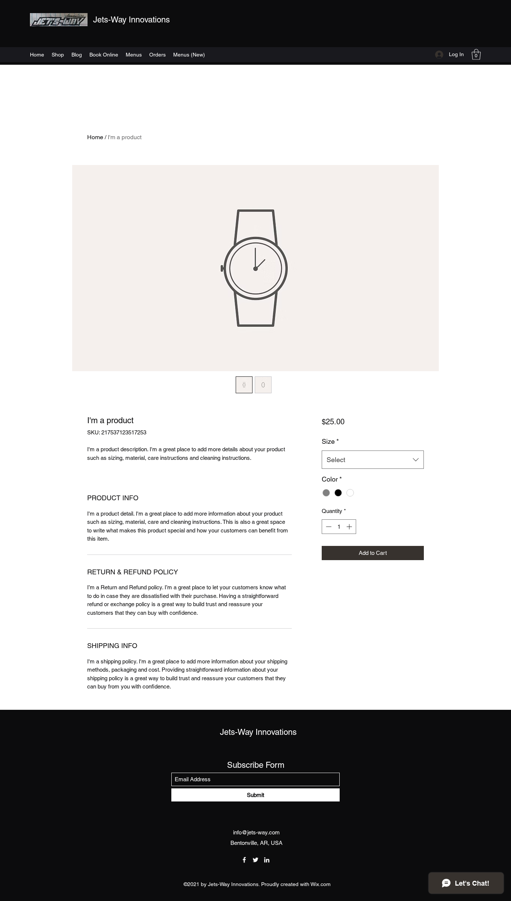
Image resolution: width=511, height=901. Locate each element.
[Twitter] (255, 860)
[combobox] (373, 459)
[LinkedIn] (266, 860)
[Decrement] (328, 527)
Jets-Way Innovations (131, 19)
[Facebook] (244, 860)
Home (95, 137)
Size (330, 441)
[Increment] (350, 527)
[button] (476, 54)
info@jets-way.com (256, 832)
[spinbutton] (339, 527)
